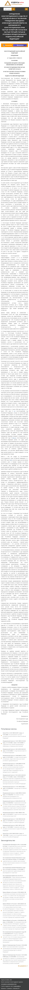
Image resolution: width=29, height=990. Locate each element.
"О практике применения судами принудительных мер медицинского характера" (14, 870)
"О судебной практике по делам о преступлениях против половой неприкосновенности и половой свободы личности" (14, 861)
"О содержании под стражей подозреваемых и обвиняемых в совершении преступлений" (14, 743)
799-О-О (14, 438)
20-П (23, 409)
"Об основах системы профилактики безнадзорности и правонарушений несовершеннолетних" (14, 795)
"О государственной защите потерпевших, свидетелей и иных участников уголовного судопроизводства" (15, 758)
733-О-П (22, 538)
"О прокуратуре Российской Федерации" (14, 788)
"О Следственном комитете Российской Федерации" (14, 750)
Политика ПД (16, 988)
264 (25, 109)
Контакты (3, 988)
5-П (14, 411)
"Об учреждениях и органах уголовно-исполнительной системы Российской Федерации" (14, 735)
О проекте (9, 988)
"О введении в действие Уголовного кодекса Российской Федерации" (14, 820)
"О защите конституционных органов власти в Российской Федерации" (15, 835)
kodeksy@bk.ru (17, 986)
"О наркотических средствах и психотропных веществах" (15, 814)
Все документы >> (23, 966)
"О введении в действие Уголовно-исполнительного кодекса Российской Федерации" (14, 828)
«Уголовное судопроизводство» (9, 984)
